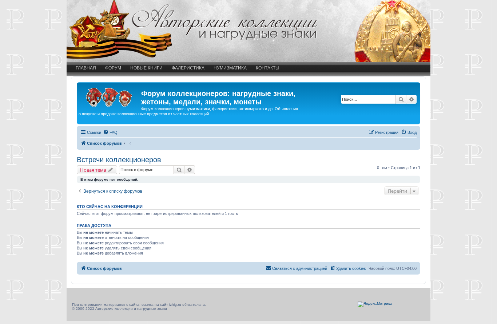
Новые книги (146, 68)
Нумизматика (230, 68)
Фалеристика (188, 68)
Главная (86, 68)
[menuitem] (110, 132)
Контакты (267, 68)
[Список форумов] (110, 95)
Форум (113, 68)
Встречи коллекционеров (119, 160)
